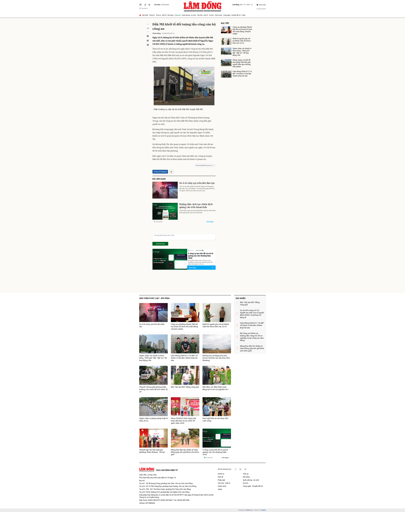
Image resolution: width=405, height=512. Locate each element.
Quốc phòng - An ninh (189, 15)
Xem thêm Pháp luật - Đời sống (154, 298)
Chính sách (218, 15)
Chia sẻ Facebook (161, 172)
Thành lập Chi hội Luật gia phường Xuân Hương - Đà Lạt (152, 451)
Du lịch (211, 15)
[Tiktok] (235, 469)
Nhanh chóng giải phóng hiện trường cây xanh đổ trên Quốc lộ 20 (153, 389)
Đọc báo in (145, 8)
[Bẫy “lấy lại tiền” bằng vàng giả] (185, 375)
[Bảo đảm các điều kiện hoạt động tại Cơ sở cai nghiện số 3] (216, 375)
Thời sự (158, 15)
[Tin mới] (145, 4)
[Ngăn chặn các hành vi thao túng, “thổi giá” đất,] (226, 51)
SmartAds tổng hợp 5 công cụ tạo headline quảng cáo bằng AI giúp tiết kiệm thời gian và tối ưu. (200, 262)
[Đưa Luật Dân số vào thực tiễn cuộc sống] (216, 406)
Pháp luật (177, 15)
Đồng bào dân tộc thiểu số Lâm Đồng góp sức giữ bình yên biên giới (185, 452)
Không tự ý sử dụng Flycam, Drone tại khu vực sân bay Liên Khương (216, 358)
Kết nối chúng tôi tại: (225, 469)
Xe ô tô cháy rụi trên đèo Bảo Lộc (197, 183)
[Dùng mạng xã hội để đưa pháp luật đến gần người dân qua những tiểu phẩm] (226, 62)
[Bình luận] (147, 40)
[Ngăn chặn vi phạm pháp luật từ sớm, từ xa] (153, 406)
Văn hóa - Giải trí (202, 15)
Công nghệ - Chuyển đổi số (232, 15)
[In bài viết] (147, 45)
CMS (249, 510)
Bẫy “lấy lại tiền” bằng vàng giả (185, 387)
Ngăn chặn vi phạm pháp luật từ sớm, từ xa (153, 419)
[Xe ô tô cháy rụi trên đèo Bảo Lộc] (165, 190)
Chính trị (152, 15)
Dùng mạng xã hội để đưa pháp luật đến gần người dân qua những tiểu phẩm (242, 63)
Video (243, 15)
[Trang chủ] (140, 15)
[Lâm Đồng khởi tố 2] (226, 74)
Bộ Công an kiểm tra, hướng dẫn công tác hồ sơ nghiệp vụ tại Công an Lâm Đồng (252, 336)
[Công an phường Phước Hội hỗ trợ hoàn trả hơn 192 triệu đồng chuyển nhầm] (226, 29)
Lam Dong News (261, 9)
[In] (171, 172)
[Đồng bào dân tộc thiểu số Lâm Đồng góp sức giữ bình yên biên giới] (185, 438)
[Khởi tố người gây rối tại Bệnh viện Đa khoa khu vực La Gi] (226, 41)
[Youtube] (240, 469)
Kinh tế (164, 15)
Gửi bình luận (160, 244)
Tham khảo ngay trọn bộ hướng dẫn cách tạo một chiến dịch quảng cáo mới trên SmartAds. (197, 211)
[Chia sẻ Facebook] (147, 36)
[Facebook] (245, 469)
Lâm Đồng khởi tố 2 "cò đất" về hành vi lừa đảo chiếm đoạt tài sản (242, 73)
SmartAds (159, 222)
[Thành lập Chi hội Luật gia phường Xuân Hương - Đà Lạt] (153, 438)
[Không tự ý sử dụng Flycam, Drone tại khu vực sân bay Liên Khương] (216, 343)
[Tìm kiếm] (149, 5)
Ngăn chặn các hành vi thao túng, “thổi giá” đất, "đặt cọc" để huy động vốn (242, 51)
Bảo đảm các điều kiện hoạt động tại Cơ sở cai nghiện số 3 (215, 388)
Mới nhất (145, 15)
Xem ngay (210, 222)
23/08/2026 (161, 5)
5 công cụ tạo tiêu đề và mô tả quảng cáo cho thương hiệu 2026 (200, 255)
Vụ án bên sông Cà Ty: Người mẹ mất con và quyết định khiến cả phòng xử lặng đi (252, 313)
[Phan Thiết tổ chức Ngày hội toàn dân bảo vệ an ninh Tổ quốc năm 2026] (185, 406)
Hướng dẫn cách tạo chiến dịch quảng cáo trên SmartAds (196, 206)
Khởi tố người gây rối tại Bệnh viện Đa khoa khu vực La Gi (242, 41)
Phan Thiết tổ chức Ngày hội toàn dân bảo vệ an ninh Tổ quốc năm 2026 (183, 420)
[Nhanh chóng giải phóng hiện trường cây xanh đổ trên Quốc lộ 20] (153, 375)
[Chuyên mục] (140, 4)
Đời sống (170, 15)
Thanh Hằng (156, 33)
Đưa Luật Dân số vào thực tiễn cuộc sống (215, 419)
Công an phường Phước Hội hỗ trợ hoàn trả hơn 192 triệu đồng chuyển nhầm (242, 30)
